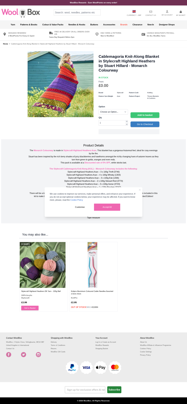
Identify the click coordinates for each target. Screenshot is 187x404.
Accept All (107, 207)
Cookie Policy (76, 200)
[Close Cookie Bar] (139, 189)
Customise (80, 207)
